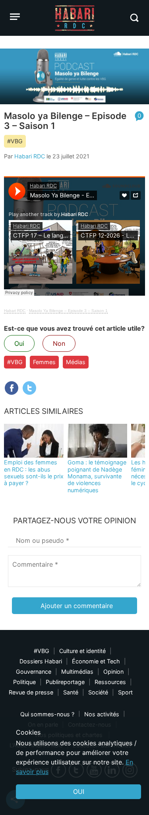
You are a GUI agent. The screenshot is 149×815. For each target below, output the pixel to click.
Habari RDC (29, 156)
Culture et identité (82, 650)
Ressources (110, 682)
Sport (125, 692)
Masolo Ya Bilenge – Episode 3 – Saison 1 (68, 310)
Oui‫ (78, 792)
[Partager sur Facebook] (11, 388)
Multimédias (77, 671)
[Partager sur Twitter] (29, 388)
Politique (24, 682)
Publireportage (65, 682)
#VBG (15, 141)
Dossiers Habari (40, 661)
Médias (75, 362)
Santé (70, 692)
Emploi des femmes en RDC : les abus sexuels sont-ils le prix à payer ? (34, 472)
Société (98, 692)
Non (59, 343)
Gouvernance (33, 671)
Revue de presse (31, 692)
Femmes (44, 362)
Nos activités (101, 714)
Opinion (113, 671)
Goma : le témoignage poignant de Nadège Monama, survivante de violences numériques (97, 476)
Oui (19, 343)
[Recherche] (134, 18)
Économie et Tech (96, 661)
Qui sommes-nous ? (47, 714)
